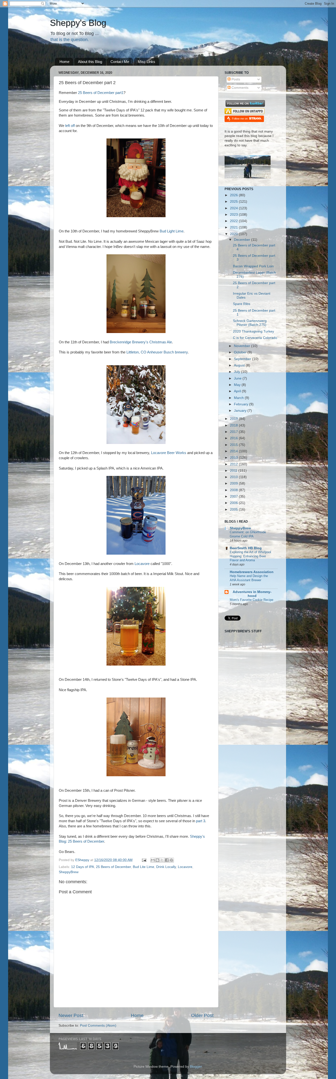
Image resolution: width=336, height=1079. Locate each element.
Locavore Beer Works (168, 453)
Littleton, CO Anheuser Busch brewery (157, 352)
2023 (234, 214)
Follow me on (240, 118)
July (237, 372)
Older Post (202, 1015)
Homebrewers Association (252, 572)
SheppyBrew (68, 872)
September (243, 359)
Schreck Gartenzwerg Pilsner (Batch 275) (250, 323)
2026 (234, 195)
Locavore (142, 564)
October (240, 352)
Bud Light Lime (171, 231)
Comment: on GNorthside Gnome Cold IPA (248, 534)
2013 (234, 457)
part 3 (200, 821)
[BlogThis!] (157, 860)
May (238, 385)
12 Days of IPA (82, 867)
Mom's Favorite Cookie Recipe (251, 600)
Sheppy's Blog (78, 23)
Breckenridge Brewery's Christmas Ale (141, 342)
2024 (234, 208)
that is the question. (69, 39)
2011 (234, 470)
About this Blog (90, 62)
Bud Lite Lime (143, 867)
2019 (234, 419)
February (241, 404)
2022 (234, 221)
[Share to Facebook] (166, 860)
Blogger (196, 1066)
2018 (234, 425)
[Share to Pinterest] (171, 860)
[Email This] (152, 860)
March (239, 398)
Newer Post (71, 1015)
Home (64, 62)
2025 (234, 201)
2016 (234, 438)
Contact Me (119, 62)
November (242, 346)
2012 (234, 464)
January (240, 410)
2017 (234, 432)
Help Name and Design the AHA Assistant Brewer (249, 578)
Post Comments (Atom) (98, 1025)
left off (70, 126)
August (240, 365)
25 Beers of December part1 (100, 93)
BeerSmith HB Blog (246, 548)
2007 (234, 496)
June (238, 378)
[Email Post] (143, 860)
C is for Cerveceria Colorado (255, 338)
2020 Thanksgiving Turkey (253, 331)
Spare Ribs (241, 304)
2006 (234, 503)
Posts (235, 79)
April (238, 391)
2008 (234, 490)
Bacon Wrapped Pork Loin (253, 266)
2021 (234, 227)
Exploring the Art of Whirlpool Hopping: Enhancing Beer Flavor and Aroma (250, 556)
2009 (234, 483)
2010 (234, 477)
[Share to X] (162, 860)
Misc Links (146, 62)
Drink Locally (166, 867)
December (242, 240)
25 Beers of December (113, 867)
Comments (239, 88)
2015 (234, 445)
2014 (234, 451)
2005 (234, 509)
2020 (234, 234)
